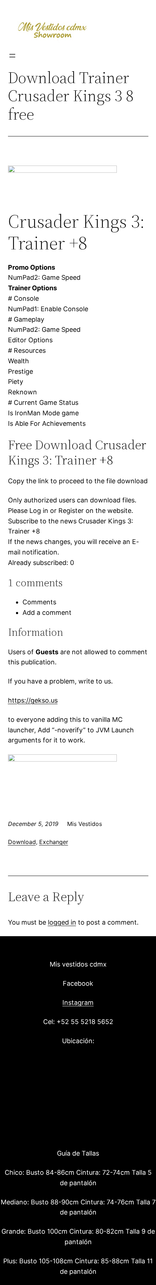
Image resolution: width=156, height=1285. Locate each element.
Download (22, 841)
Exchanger (53, 841)
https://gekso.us (33, 700)
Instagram (78, 1002)
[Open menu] (12, 55)
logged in (62, 922)
